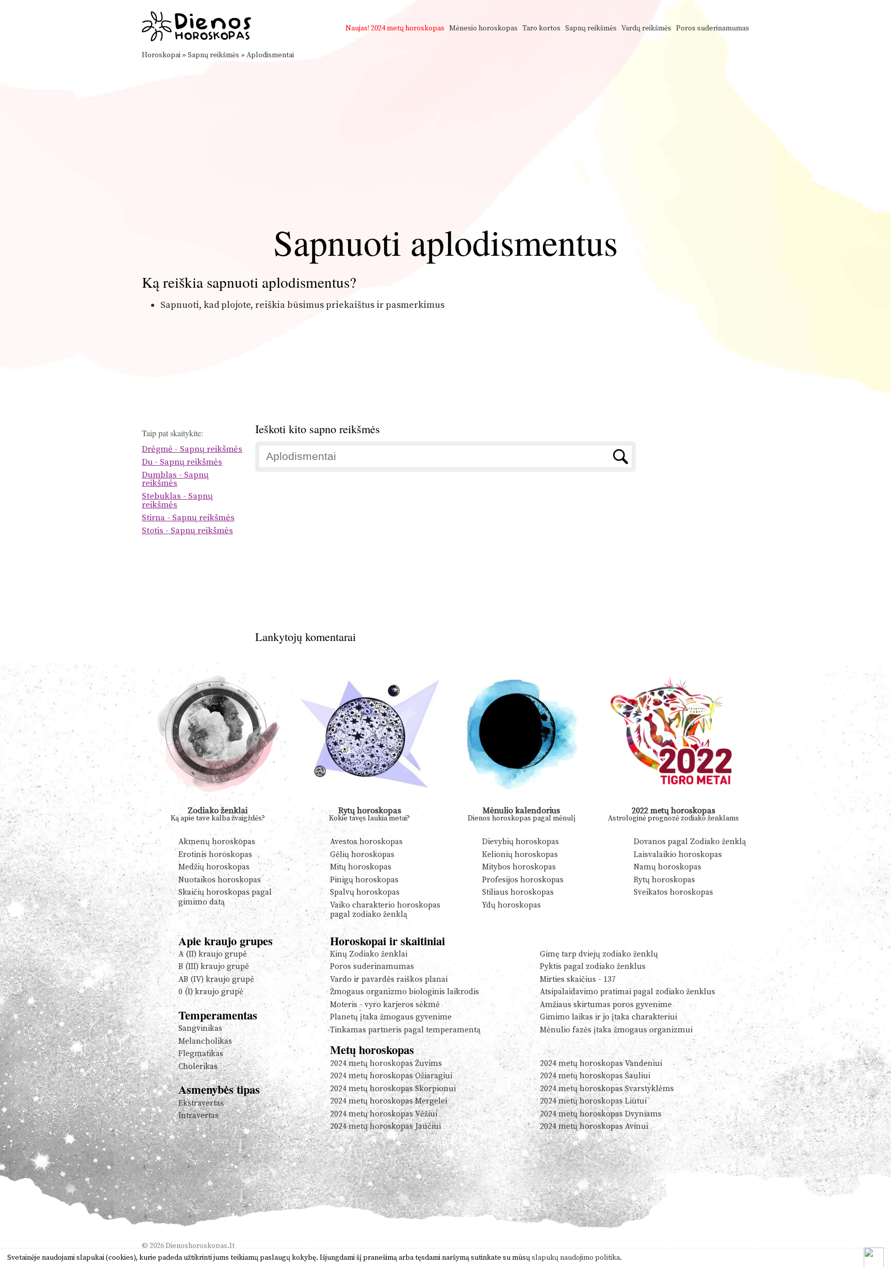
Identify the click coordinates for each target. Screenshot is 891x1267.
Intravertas (198, 1116)
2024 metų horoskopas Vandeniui (601, 1063)
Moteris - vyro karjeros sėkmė (385, 1005)
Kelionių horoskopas (520, 855)
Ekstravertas (201, 1103)
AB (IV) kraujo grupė (216, 979)
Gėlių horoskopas (362, 855)
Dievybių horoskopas (520, 842)
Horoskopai (161, 55)
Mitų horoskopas (360, 867)
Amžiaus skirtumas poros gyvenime (606, 1005)
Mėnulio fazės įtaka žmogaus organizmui (616, 1030)
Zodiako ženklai (218, 810)
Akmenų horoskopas (216, 842)
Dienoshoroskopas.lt (200, 1245)
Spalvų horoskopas (365, 892)
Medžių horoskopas (214, 867)
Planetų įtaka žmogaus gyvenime (391, 1017)
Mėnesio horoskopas (483, 28)
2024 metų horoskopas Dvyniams (601, 1114)
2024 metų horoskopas (407, 28)
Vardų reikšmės (646, 28)
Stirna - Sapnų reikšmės (188, 518)
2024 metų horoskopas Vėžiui (383, 1114)
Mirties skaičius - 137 (578, 979)
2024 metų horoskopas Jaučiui (385, 1126)
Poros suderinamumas (712, 28)
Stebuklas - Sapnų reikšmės (177, 501)
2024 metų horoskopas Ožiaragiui (391, 1076)
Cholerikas (198, 1067)
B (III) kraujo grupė (213, 967)
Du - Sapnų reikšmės (182, 462)
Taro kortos (541, 28)
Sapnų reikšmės (591, 28)
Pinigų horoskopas (364, 880)
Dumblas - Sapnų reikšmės (175, 479)
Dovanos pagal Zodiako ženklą (690, 842)
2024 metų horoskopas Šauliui (595, 1076)
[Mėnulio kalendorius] (522, 802)
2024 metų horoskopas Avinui (594, 1126)
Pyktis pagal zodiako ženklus (593, 967)
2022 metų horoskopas (673, 810)
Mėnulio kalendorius (521, 810)
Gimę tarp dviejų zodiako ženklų (599, 954)
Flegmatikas (200, 1054)
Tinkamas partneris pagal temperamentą (405, 1030)
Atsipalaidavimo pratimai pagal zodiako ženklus (627, 992)
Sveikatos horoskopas (673, 892)
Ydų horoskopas (511, 905)
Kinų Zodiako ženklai (368, 954)
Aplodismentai (270, 55)
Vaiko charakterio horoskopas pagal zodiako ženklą (385, 909)
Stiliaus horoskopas (518, 892)
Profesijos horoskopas (523, 880)
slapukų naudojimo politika (576, 1257)
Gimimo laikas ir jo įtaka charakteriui (608, 1017)
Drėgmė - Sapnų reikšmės (192, 449)
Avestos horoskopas (366, 842)
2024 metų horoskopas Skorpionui (393, 1089)
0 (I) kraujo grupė (210, 992)
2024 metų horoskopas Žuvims (386, 1063)
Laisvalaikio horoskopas (678, 855)
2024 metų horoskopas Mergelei (388, 1101)
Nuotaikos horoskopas (219, 880)
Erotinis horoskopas (215, 855)
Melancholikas (205, 1041)
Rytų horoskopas (369, 810)
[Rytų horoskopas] (370, 802)
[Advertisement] (445, 138)
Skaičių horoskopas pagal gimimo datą (225, 897)
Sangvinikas (200, 1028)
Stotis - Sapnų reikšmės (187, 530)
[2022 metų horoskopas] (674, 802)
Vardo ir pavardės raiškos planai (389, 979)
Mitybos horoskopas (519, 867)
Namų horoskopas (667, 867)
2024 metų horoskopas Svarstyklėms (607, 1089)
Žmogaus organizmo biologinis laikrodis (404, 992)
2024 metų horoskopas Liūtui (593, 1101)
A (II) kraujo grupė (212, 954)
